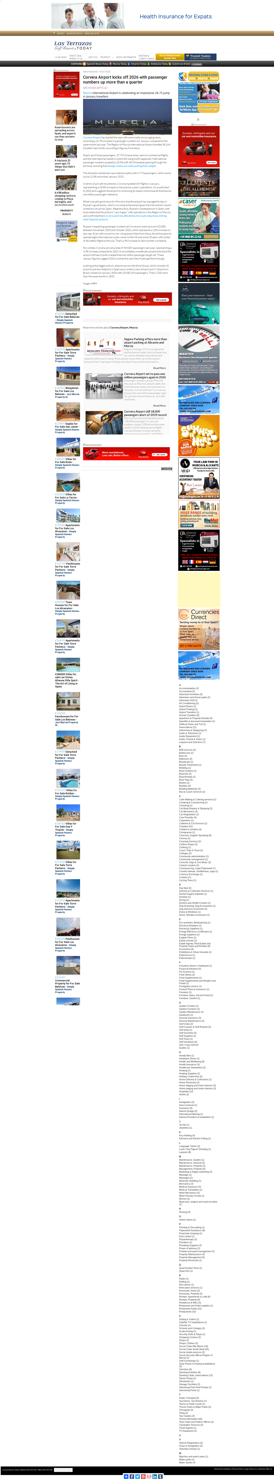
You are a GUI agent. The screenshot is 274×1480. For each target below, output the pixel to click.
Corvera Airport (92, 137)
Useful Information (126, 57)
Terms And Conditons (222, 1469)
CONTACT (61, 33)
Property (105, 57)
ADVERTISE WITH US (74, 33)
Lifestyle (93, 57)
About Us (253, 1469)
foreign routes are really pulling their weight (131, 165)
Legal (246, 1469)
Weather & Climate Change (146, 57)
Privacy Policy (237, 1469)
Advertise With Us (265, 1469)
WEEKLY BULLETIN (91, 33)
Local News (61, 57)
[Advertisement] (199, 590)
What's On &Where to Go (76, 57)
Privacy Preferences (63, 1470)
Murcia (87, 92)
